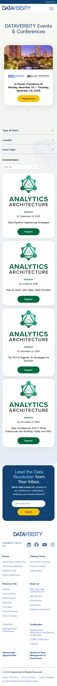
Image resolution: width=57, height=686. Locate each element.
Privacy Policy (29, 677)
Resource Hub (9, 583)
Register (28, 232)
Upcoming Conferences (14, 562)
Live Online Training (40, 562)
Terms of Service (10, 677)
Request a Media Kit (40, 609)
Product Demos (10, 611)
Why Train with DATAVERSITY (37, 590)
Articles (6, 589)
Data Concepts (9, 616)
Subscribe (7, 624)
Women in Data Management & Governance (38, 655)
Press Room (36, 600)
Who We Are (36, 596)
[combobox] (18, 166)
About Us (34, 583)
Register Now (28, 98)
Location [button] (7, 140)
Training (34, 644)
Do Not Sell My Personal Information (20, 681)
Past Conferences (11, 575)
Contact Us (35, 605)
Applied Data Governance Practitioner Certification (42, 632)
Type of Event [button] (10, 130)
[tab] (28, 110)
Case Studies (9, 594)
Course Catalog (37, 566)
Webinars (7, 602)
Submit (28, 512)
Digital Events (9, 571)
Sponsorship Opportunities (9, 654)
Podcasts (7, 607)
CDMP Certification (39, 639)
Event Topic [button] (8, 149)
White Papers (9, 598)
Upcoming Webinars (12, 566)
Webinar (28, 212)
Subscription (36, 571)
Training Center (37, 556)
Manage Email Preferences (9, 630)
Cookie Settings (46, 677)
